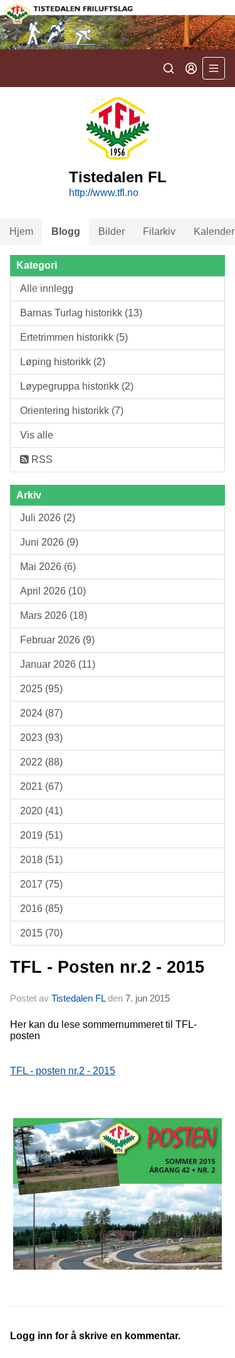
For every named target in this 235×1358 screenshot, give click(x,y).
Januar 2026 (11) (57, 664)
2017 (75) (41, 884)
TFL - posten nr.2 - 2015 (62, 1070)
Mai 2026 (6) (48, 566)
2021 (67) (41, 786)
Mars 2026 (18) (53, 615)
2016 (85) (41, 908)
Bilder (111, 231)
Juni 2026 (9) (49, 542)
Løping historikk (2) (62, 361)
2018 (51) (41, 859)
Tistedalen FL (78, 998)
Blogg (65, 231)
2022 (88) (41, 762)
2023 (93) (41, 737)
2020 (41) (41, 811)
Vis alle (36, 435)
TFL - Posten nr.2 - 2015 (107, 967)
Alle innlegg (46, 288)
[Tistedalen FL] (117, 24)
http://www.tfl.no (103, 192)
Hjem (21, 231)
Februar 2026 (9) (57, 640)
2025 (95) (41, 688)
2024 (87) (41, 713)
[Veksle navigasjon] (213, 68)
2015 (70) (41, 933)
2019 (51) (41, 835)
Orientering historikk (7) (71, 410)
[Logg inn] (191, 68)
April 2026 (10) (53, 591)
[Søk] (168, 68)
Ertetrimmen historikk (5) (74, 337)
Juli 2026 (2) (47, 517)
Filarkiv (159, 231)
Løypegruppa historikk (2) (76, 386)
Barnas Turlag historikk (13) (81, 313)
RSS (41, 459)
